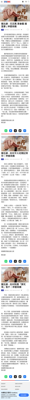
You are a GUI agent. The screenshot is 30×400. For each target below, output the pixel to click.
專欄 (2, 29)
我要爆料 (17, 389)
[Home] (7, 1)
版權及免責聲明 (18, 383)
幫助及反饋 (17, 386)
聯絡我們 (3, 383)
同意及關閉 (23, 395)
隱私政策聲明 (4, 389)
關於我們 (3, 386)
